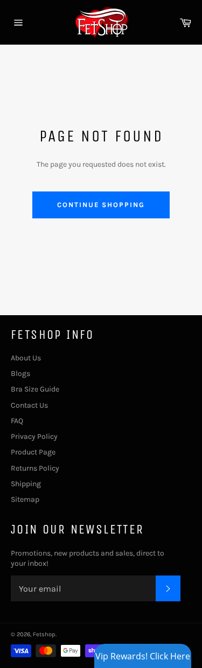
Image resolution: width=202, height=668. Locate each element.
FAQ (17, 420)
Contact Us (29, 405)
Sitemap (25, 499)
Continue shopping (101, 205)
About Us (26, 358)
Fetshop (44, 634)
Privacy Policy (34, 436)
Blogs (20, 373)
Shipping (26, 483)
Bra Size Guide (35, 389)
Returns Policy (35, 468)
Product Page (33, 452)
